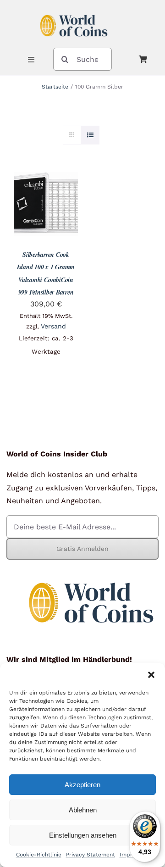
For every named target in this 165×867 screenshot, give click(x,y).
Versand (53, 326)
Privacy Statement (90, 854)
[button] (151, 674)
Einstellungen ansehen (82, 835)
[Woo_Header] (74, 10)
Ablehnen (83, 810)
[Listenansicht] (90, 135)
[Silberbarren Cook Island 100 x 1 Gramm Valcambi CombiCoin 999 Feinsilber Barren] (46, 178)
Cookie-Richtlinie (38, 854)
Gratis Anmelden (82, 548)
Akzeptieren (82, 785)
